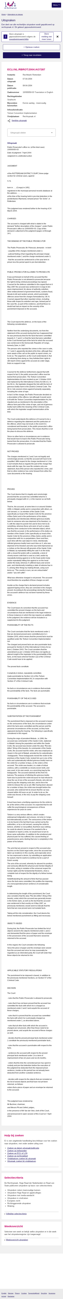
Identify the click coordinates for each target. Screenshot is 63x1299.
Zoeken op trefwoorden (17, 1151)
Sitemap (10, 1293)
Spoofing (44, 1293)
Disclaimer (11, 1296)
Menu (55, 5)
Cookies (24, 1293)
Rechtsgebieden (14, 96)
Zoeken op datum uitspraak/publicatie (23, 1148)
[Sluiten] (58, 37)
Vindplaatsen (13, 116)
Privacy (17, 1293)
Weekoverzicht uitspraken (17, 1240)
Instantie (11, 75)
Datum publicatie (11, 86)
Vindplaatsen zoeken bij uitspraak (21, 1158)
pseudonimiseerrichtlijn (19, 39)
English (3, 1293)
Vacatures (51, 1293)
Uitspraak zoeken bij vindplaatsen (21, 1161)
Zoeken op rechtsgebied (17, 1156)
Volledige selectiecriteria (16, 1214)
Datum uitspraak (11, 80)
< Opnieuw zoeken (31, 47)
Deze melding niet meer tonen (46, 36)
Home (3, 14)
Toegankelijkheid (33, 1293)
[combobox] (31, 132)
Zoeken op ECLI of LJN (17, 1153)
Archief (3, 1296)
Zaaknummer (13, 92)
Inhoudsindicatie (15, 110)
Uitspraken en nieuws (15, 14)
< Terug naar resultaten (31, 55)
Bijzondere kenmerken (12, 104)
